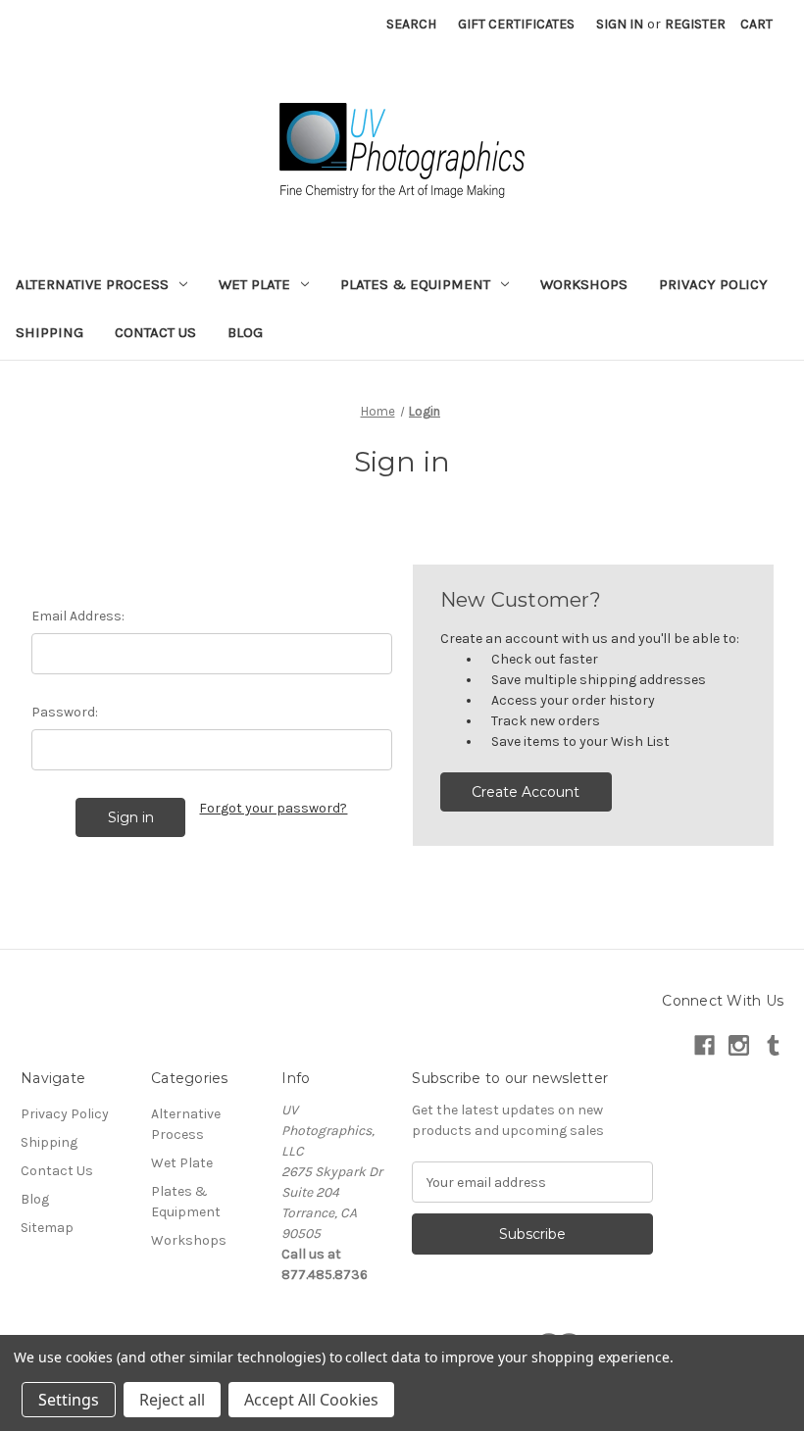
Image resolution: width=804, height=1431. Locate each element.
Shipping (49, 332)
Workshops (584, 284)
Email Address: (78, 616)
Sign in (619, 24)
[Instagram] (739, 1045)
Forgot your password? (273, 808)
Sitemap (47, 1227)
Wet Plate (254, 284)
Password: (64, 712)
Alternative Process (92, 284)
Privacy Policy (713, 284)
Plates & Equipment (415, 284)
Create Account (525, 792)
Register (695, 24)
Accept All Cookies (311, 1399)
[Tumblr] (773, 1045)
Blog (245, 332)
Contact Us (155, 332)
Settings (68, 1399)
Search (411, 24)
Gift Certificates (516, 24)
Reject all (172, 1399)
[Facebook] (704, 1045)
